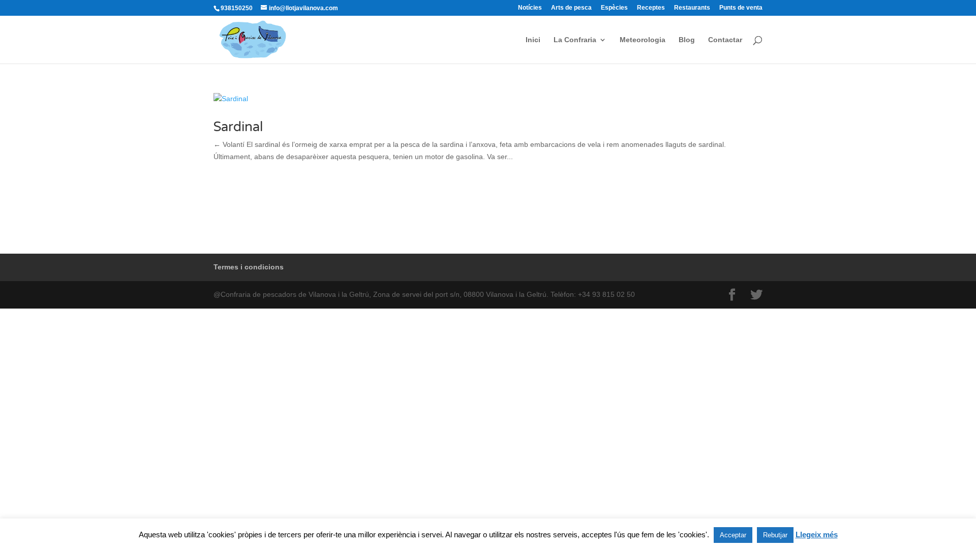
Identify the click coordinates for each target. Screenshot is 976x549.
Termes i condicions (249, 267)
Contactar (725, 40)
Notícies (530, 8)
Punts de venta (740, 8)
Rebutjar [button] (775, 535)
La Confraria (575, 40)
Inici (533, 40)
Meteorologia (642, 40)
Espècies (614, 8)
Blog (687, 40)
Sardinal (238, 127)
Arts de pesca (571, 8)
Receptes (651, 8)
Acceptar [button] (733, 535)
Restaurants (692, 8)
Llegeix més (817, 534)
